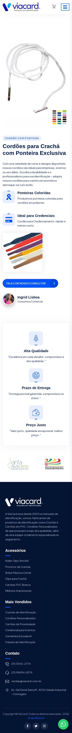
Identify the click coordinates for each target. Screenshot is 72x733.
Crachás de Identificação (20, 612)
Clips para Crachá (15, 578)
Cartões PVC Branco (18, 584)
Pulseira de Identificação (20, 642)
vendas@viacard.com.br (26, 681)
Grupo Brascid (36, 717)
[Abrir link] (21, 6)
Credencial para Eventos (20, 630)
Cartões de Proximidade (20, 624)
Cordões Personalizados (20, 618)
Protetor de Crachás (18, 566)
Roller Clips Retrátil (16, 560)
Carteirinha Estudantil (18, 636)
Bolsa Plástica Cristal (18, 572)
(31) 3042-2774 (21, 663)
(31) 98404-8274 (21, 672)
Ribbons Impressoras (18, 590)
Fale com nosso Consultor (26, 283)
